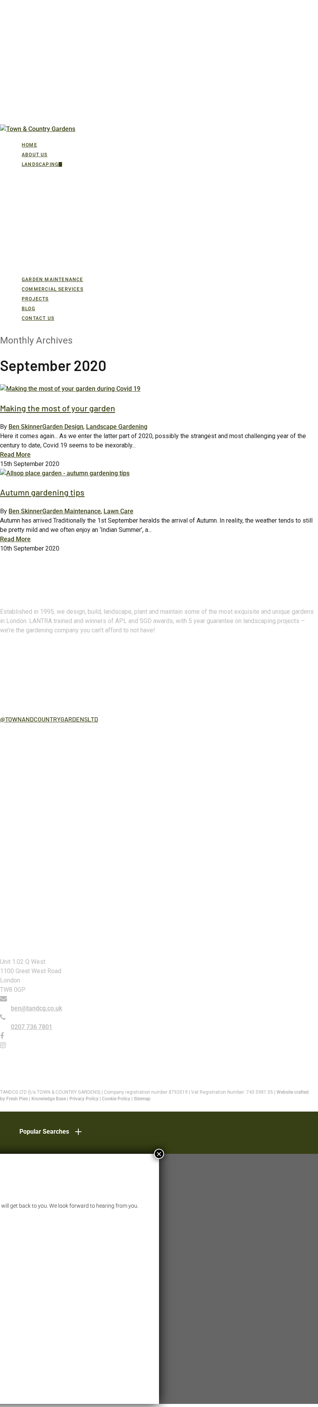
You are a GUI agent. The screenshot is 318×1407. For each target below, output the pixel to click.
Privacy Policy (84, 1098)
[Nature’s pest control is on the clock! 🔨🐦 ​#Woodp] (78, 877)
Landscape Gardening (116, 426)
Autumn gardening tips (42, 492)
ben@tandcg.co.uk (36, 1008)
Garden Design (62, 426)
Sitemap (142, 1098)
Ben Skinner (25, 426)
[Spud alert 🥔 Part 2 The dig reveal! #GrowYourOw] (78, 755)
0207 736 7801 (31, 1027)
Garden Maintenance (71, 511)
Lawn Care (118, 511)
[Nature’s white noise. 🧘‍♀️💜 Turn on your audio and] (239, 877)
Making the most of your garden (57, 408)
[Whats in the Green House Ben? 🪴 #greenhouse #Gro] (239, 785)
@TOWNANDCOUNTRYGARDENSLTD (49, 719)
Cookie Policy (116, 1098)
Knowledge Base (48, 1098)
